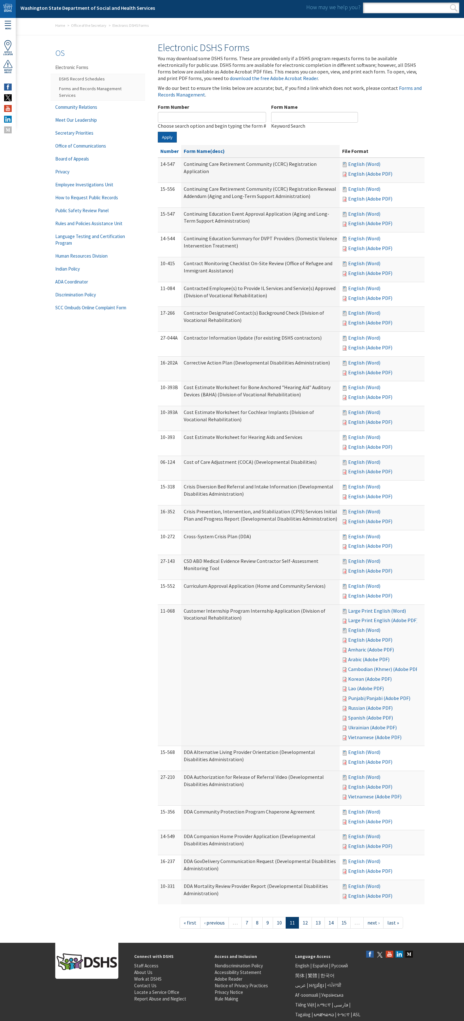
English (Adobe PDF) (370, 174)
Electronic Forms (71, 67)
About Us (143, 972)
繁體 (313, 975)
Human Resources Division (81, 256)
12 (305, 922)
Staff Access (146, 966)
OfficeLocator (8, 53)
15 (344, 922)
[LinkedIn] (399, 954)
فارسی (340, 1005)
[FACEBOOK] (8, 87)
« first (190, 922)
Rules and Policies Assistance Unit (88, 223)
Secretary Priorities (74, 133)
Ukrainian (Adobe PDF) (372, 727)
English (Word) (364, 164)
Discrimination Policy (75, 295)
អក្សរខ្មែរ (316, 985)
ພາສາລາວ (324, 1015)
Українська (332, 995)
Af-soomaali (306, 995)
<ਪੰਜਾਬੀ (334, 985)
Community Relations (76, 107)
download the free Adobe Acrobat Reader (274, 78)
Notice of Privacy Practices (241, 986)
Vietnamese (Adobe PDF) (375, 737)
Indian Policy (67, 269)
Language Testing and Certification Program (90, 239)
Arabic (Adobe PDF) (369, 659)
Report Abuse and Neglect (160, 999)
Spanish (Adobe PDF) (370, 718)
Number (169, 151)
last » (393, 922)
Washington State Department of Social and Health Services (88, 8)
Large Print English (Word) (377, 611)
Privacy (62, 172)
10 (279, 922)
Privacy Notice (229, 992)
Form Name (284, 107)
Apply (167, 137)
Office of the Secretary (88, 25)
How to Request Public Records (86, 198)
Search (453, 8)
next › (373, 922)
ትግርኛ (343, 1015)
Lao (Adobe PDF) (366, 688)
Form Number (173, 107)
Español (320, 966)
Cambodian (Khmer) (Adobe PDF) (384, 669)
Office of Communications (80, 146)
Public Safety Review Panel (82, 210)
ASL (356, 1015)
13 (318, 922)
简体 (300, 975)
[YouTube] (389, 954)
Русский (339, 966)
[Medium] (409, 954)
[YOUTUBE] (8, 108)
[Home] (8, 9)
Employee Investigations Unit (84, 185)
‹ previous (214, 922)
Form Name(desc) (204, 151)
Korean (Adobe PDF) (370, 679)
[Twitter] (379, 954)
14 (331, 922)
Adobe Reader (228, 979)
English (302, 966)
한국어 (327, 975)
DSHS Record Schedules (82, 79)
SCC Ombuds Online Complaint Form (90, 308)
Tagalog (303, 1015)
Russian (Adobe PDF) (370, 708)
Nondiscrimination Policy (239, 966)
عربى (300, 985)
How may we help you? (333, 7)
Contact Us (145, 986)
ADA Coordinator (71, 282)
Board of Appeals (72, 159)
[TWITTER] (8, 97)
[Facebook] (370, 954)
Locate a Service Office (156, 992)
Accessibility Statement (238, 972)
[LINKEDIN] (8, 119)
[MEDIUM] (8, 130)
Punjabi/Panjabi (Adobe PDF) (379, 698)
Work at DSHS (148, 979)
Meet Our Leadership (76, 120)
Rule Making (226, 999)
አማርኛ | (325, 1005)
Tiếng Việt (305, 1005)
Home (60, 25)
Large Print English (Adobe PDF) (383, 620)
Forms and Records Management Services (90, 92)
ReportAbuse (8, 71)
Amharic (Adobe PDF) (371, 649)
